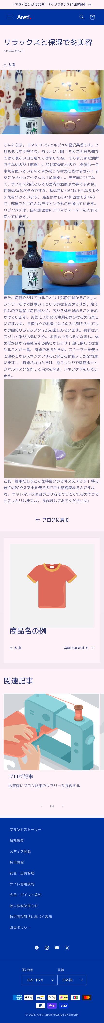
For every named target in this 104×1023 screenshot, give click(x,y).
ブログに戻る (55, 520)
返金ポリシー (20, 927)
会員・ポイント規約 (25, 894)
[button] (9, 17)
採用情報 (17, 862)
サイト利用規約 (22, 883)
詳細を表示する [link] (76, 647)
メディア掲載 (20, 851)
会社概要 (17, 840)
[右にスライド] (62, 805)
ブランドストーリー (25, 829)
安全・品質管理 (22, 873)
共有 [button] (11, 64)
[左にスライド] (41, 805)
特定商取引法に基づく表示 (31, 916)
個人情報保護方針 (24, 905)
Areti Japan (44, 1014)
